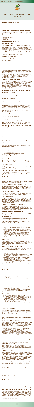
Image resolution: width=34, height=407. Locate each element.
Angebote (5, 14)
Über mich (9, 16)
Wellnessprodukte (22, 14)
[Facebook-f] (32, 1)
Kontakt (14, 16)
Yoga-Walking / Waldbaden (21, 16)
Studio (29, 14)
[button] (17, 404)
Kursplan (11, 14)
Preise (16, 14)
